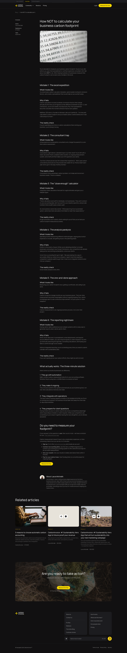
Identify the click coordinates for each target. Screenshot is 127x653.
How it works (94, 614)
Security (110, 647)
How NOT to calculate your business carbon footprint (27, 12)
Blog (16, 12)
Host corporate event (96, 621)
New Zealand (19, 1)
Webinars (68, 626)
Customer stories (71, 632)
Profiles (68, 622)
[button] (29, 5)
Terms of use (96, 647)
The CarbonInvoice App (52, 435)
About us (38, 5)
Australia (27, 1)
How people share (96, 624)
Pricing (45, 5)
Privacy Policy (103, 647)
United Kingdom (36, 1)
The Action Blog (70, 629)
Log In (95, 5)
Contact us (69, 617)
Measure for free (105, 5)
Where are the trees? (96, 617)
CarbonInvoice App (60, 444)
